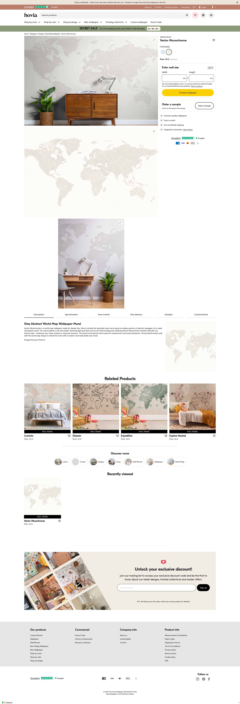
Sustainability (125, 639)
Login (204, 7)
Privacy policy (170, 650)
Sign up (203, 587)
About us (123, 635)
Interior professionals (83, 639)
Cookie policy (170, 657)
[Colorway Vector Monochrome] (169, 52)
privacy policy (174, 601)
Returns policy (170, 653)
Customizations (201, 314)
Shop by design (36, 660)
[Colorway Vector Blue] (163, 52)
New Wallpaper (36, 650)
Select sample (204, 105)
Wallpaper (33, 34)
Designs (41, 34)
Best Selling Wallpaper (39, 646)
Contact (123, 642)
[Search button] (187, 15)
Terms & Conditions (172, 646)
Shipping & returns (172, 642)
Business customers (83, 642)
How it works (104, 314)
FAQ (166, 660)
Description (39, 314)
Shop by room (36, 653)
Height (201, 75)
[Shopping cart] (211, 15)
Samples (169, 314)
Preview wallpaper (188, 92)
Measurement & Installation (176, 635)
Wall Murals (35, 642)
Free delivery (136, 314)
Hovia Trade (80, 635)
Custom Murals (36, 635)
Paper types (170, 639)
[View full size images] (154, 40)
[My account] (203, 15)
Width (174, 75)
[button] (212, 7)
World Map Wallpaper (52, 34)
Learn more (187, 129)
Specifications (71, 314)
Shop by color (35, 657)
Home (26, 34)
